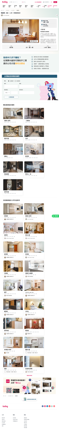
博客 (2, 425)
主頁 (3, 10)
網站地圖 (25, 427)
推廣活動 (25, 425)
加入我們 (3, 422)
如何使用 (14, 417)
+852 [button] (6, 92)
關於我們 (3, 417)
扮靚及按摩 (4, 6)
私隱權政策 (4, 424)
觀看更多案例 (29, 375)
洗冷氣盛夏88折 (50, 6)
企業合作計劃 (15, 419)
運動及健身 (26, 6)
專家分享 (25, 422)
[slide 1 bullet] (18, 41)
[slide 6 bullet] (22, 41)
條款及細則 (4, 421)
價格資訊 (25, 417)
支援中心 (3, 419)
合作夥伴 (25, 424)
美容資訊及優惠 (26, 419)
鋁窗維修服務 (55, 6)
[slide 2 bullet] (19, 41)
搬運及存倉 (20, 6)
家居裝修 (15, 6)
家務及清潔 (10, 6)
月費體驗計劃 (15, 421)
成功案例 (12, 10)
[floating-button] (4, 31)
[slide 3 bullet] (20, 41)
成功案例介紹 (10, 395)
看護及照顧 (32, 6)
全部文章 (25, 421)
